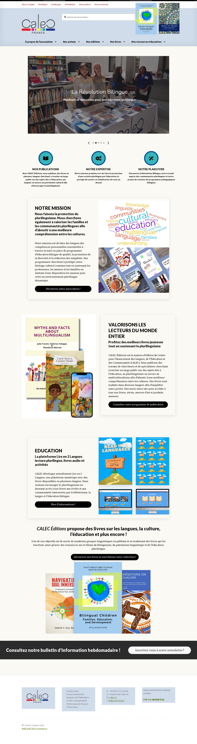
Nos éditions (93, 41)
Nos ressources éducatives (147, 41)
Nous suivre (85, 4)
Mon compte (28, 4)
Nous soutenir (101, 4)
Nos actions (69, 41)
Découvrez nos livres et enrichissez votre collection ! (105, 557)
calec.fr (113, 697)
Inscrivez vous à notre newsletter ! (159, 650)
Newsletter (70, 4)
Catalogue (56, 4)
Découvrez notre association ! (63, 288)
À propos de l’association (39, 41)
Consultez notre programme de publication (138, 404)
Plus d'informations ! (63, 504)
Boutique (42, 4)
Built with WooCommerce (34, 728)
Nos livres (115, 41)
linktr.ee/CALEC (117, 701)
